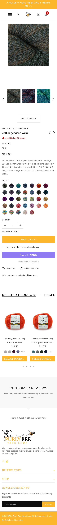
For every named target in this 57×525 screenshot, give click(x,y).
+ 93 (23, 352)
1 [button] (23, 366)
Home (13, 418)
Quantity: (6, 220)
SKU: (4, 148)
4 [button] (33, 366)
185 (4, 275)
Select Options (14, 358)
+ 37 (50, 352)
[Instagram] (7, 461)
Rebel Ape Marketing (14, 520)
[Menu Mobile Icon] (10, 14)
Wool (21, 418)
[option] (28, 45)
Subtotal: (6, 232)
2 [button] (26, 366)
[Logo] (28, 14)
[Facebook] (2, 461)
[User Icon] (38, 14)
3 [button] (30, 366)
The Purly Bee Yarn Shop (15, 128)
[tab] (21, 294)
